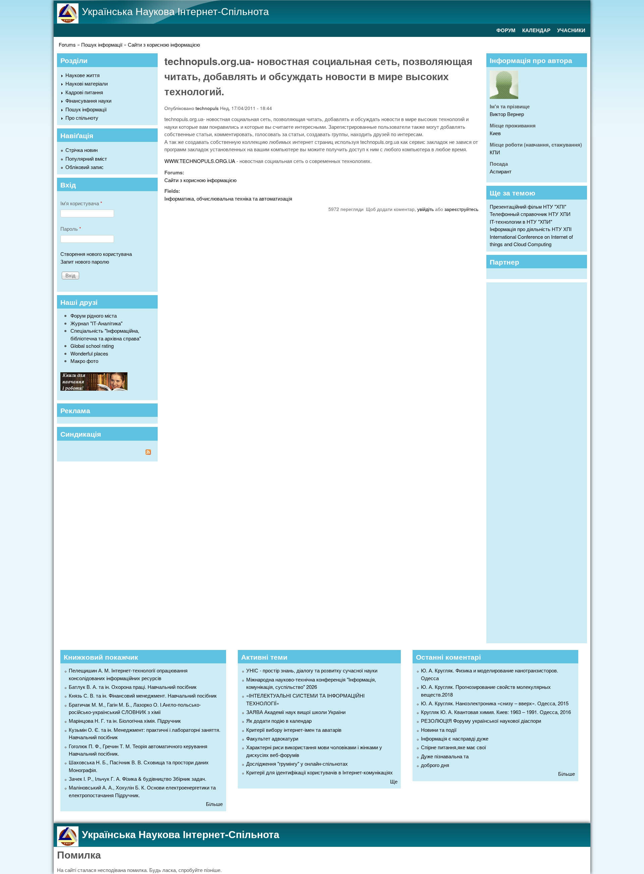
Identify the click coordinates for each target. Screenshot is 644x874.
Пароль (70, 228)
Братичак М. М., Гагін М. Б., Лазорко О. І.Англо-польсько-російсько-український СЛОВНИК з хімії (135, 708)
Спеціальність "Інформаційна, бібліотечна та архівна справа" (105, 334)
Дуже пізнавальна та (445, 756)
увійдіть (425, 209)
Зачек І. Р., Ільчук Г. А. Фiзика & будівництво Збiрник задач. (137, 778)
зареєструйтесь (461, 209)
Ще (393, 781)
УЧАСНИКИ (571, 30)
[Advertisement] (540, 462)
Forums (67, 44)
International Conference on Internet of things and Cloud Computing (531, 240)
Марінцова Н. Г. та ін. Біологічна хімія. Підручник (125, 720)
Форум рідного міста (93, 315)
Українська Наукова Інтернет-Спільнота (175, 11)
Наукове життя (82, 74)
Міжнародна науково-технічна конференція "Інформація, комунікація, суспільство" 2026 (311, 683)
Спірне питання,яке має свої (453, 747)
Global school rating (92, 345)
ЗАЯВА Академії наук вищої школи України (295, 711)
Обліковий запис (84, 166)
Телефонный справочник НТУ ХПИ (530, 213)
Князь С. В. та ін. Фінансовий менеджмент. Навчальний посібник (143, 695)
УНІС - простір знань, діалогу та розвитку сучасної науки (311, 670)
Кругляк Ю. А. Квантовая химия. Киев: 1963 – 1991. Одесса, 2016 (496, 711)
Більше (214, 803)
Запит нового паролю (84, 261)
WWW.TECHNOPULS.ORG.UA (199, 160)
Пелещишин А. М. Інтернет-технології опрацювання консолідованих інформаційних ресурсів (128, 674)
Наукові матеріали (86, 83)
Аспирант (501, 171)
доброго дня (435, 764)
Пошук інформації (101, 44)
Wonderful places (89, 353)
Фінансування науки (88, 100)
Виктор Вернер (507, 113)
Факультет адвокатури (272, 738)
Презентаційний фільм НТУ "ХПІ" (528, 206)
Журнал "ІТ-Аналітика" (96, 323)
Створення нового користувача (96, 253)
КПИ (495, 152)
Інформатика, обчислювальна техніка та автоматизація (228, 198)
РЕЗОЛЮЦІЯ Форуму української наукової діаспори (481, 720)
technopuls (207, 108)
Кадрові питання (84, 92)
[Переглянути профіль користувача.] (504, 96)
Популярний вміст (86, 158)
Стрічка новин (81, 149)
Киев (495, 132)
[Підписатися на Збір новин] (107, 453)
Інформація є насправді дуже (454, 738)
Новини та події (439, 729)
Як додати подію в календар (279, 720)
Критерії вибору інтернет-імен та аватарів (293, 729)
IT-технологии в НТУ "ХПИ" (521, 221)
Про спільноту (81, 117)
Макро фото (84, 360)
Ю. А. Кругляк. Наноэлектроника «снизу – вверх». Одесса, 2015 (495, 703)
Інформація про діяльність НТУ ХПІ (531, 228)
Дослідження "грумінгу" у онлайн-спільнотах (297, 763)
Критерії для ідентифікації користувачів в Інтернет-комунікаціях (319, 772)
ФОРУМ (506, 30)
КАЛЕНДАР (536, 30)
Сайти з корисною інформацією (164, 44)
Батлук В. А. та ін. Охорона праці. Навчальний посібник (133, 686)
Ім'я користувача (81, 203)
